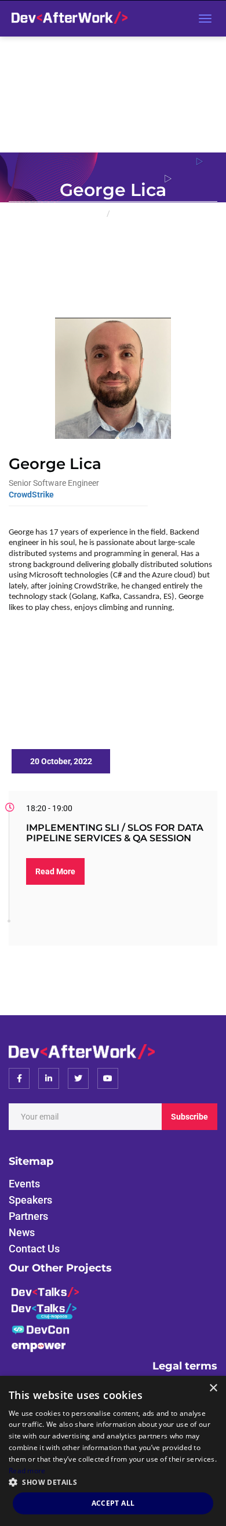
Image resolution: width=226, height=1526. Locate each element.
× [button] (213, 1388)
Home (91, 213)
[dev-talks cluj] (44, 1311)
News (22, 1232)
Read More (55, 871)
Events (24, 1184)
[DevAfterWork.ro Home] (67, 18)
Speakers (129, 213)
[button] (113, 1481)
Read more (27, 1471)
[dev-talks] (45, 1291)
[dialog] (113, 1451)
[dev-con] (41, 1329)
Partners (28, 1216)
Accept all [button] (113, 1503)
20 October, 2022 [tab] (61, 761)
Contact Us (34, 1248)
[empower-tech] (38, 1346)
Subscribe (189, 1116)
